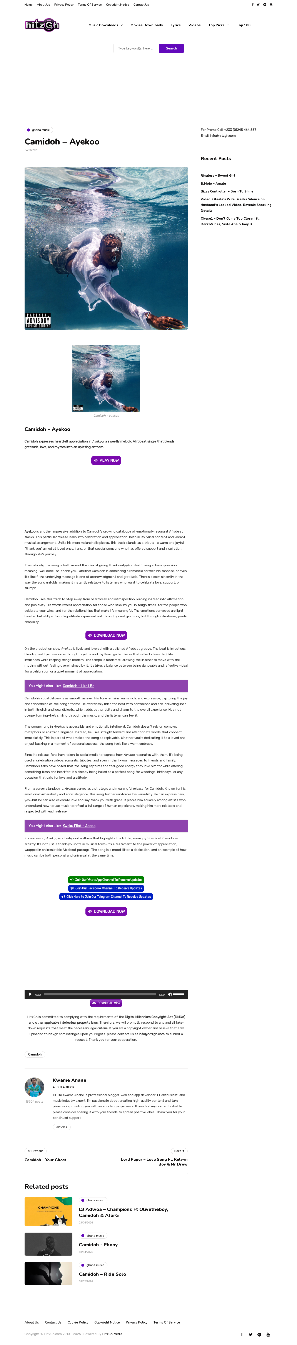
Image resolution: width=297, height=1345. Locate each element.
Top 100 (243, 25)
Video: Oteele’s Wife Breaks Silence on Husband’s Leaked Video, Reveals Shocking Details (236, 205)
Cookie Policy (78, 1322)
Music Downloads (103, 25)
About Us (43, 5)
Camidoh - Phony (98, 1244)
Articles (61, 1127)
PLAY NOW (109, 460)
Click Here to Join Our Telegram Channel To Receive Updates (109, 897)
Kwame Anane (69, 1080)
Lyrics (176, 25)
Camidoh (35, 1054)
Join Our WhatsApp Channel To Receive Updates (108, 880)
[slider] (179, 994)
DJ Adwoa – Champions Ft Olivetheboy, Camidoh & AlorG (123, 1212)
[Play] (30, 994)
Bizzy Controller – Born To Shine (227, 191)
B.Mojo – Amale (213, 183)
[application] (106, 994)
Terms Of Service (90, 5)
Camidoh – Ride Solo (102, 1274)
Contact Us (141, 5)
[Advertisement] (148, 86)
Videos (195, 25)
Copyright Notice (117, 5)
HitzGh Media (112, 1334)
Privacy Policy (63, 5)
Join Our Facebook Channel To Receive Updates (108, 888)
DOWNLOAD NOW (109, 635)
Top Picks (217, 25)
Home (29, 5)
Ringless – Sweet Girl (218, 175)
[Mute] (170, 994)
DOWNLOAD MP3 (109, 1003)
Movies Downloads (146, 25)
